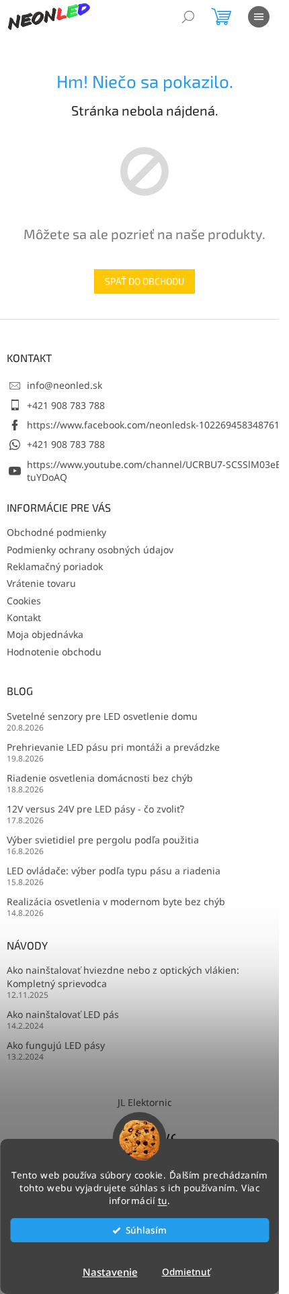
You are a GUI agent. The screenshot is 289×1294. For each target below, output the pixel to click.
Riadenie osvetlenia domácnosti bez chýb (100, 778)
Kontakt (24, 617)
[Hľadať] (188, 16)
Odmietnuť (186, 1272)
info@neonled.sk (64, 385)
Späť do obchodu (144, 281)
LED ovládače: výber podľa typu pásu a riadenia (113, 870)
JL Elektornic (145, 1102)
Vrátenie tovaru (41, 583)
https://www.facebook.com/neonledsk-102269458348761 (153, 424)
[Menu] (258, 16)
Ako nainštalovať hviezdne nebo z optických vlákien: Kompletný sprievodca (123, 976)
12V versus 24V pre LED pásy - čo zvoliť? (95, 808)
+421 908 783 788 (66, 405)
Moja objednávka (45, 634)
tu (162, 1201)
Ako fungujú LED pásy (56, 1045)
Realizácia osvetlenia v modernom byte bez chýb (116, 901)
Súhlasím (146, 1230)
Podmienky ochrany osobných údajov (90, 549)
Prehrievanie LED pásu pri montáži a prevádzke (113, 747)
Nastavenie (110, 1272)
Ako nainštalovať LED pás (63, 1014)
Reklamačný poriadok (55, 566)
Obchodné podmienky (56, 532)
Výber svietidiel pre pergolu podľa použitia (103, 839)
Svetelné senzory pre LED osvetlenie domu (102, 716)
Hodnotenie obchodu (54, 651)
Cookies (24, 600)
